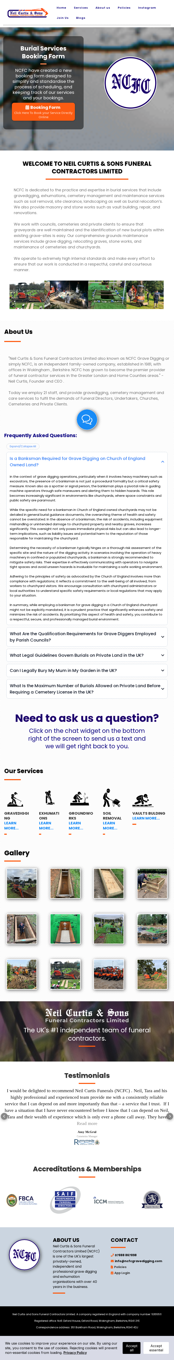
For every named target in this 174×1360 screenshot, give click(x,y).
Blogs (80, 18)
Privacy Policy (75, 1352)
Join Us (63, 18)
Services (81, 8)
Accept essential (156, 1348)
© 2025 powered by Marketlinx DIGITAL (87, 1332)
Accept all (131, 1348)
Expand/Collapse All (23, 446)
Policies (124, 8)
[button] (4, 1113)
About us (102, 8)
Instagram (147, 8)
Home (61, 8)
